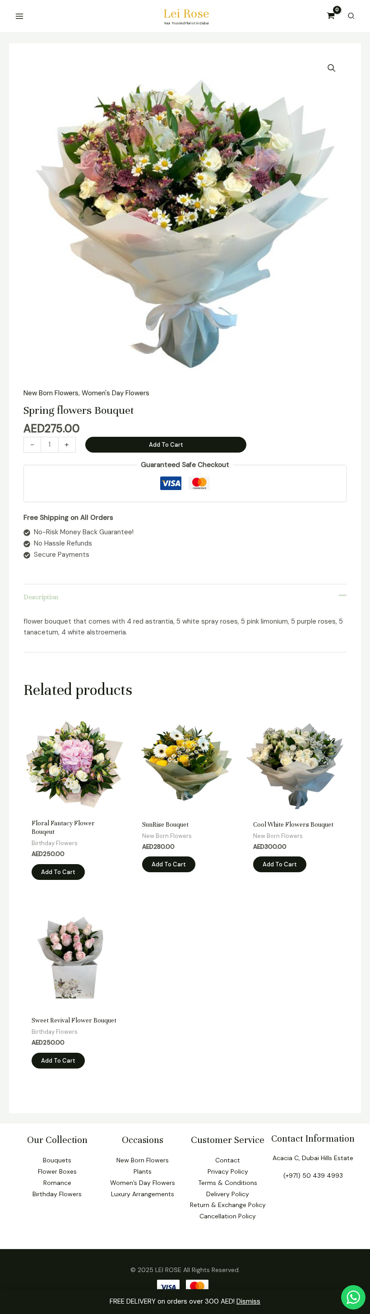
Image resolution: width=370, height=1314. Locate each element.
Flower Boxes (57, 1171)
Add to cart (166, 445)
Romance (57, 1183)
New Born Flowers (51, 393)
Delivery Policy (227, 1194)
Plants (143, 1171)
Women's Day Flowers (115, 393)
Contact (227, 1160)
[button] (332, 68)
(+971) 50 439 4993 (313, 1175)
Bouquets (57, 1160)
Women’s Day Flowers (142, 1183)
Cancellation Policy (227, 1216)
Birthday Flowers (57, 1194)
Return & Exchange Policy (228, 1205)
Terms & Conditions (227, 1183)
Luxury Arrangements (142, 1194)
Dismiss (248, 1301)
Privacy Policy (228, 1171)
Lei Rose (186, 13)
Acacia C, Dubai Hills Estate (313, 1158)
